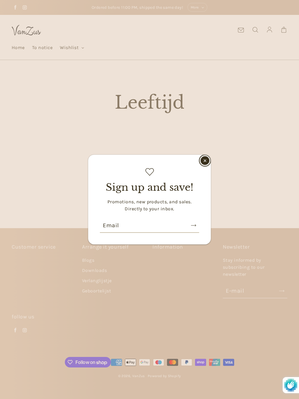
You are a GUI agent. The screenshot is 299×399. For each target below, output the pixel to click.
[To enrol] (193, 225)
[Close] (205, 160)
